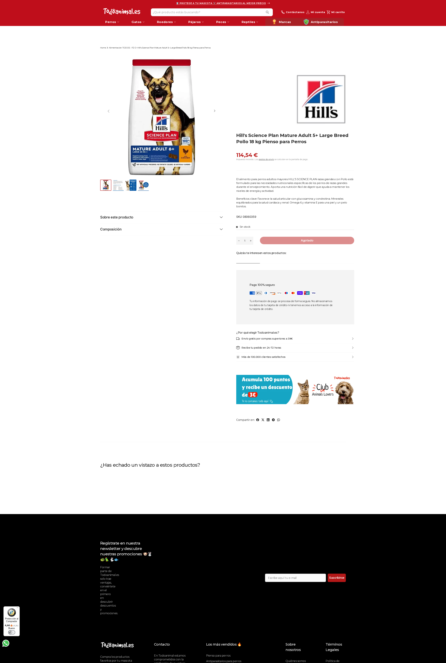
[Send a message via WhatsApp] (6, 643)
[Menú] (18, 608)
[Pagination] (106, 185)
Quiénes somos (296, 661)
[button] (214, 111)
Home (103, 47)
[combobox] (212, 12)
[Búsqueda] (267, 12)
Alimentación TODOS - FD (122, 47)
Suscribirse (336, 577)
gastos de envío (266, 159)
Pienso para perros (218, 655)
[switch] (11, 632)
